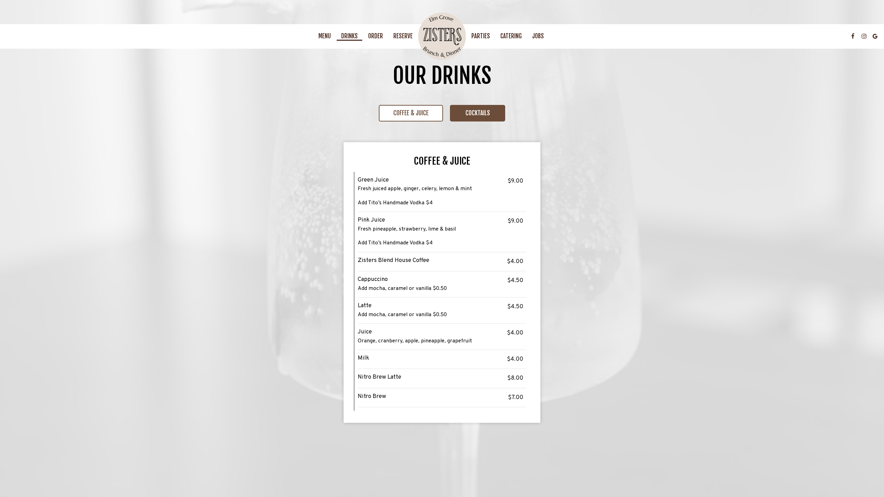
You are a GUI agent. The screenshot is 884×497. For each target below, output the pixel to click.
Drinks (349, 36)
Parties (480, 36)
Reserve (403, 36)
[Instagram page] (863, 36)
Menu (324, 36)
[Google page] (875, 36)
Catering (511, 36)
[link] (442, 36)
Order (375, 36)
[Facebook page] (852, 36)
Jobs (538, 36)
